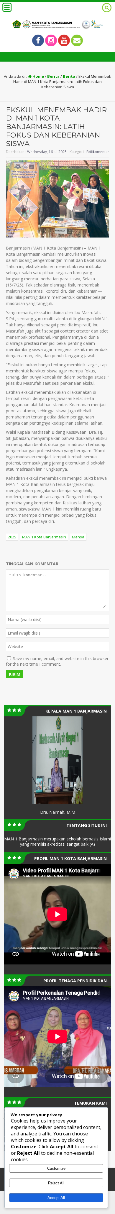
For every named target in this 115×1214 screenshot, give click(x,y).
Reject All (56, 1183)
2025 (12, 537)
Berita (53, 76)
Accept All (56, 1198)
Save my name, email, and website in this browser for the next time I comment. (57, 661)
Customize (56, 1168)
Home (38, 76)
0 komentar (99, 151)
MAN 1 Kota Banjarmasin (44, 537)
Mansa (78, 537)
